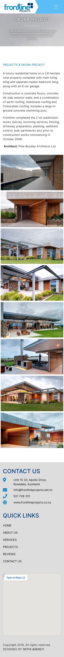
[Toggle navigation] (56, 6)
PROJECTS (10, 65)
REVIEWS (9, 554)
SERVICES (10, 540)
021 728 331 (22, 496)
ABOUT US (10, 532)
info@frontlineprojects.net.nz (33, 490)
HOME (7, 525)
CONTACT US (12, 561)
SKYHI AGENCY (33, 649)
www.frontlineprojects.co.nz (32, 502)
